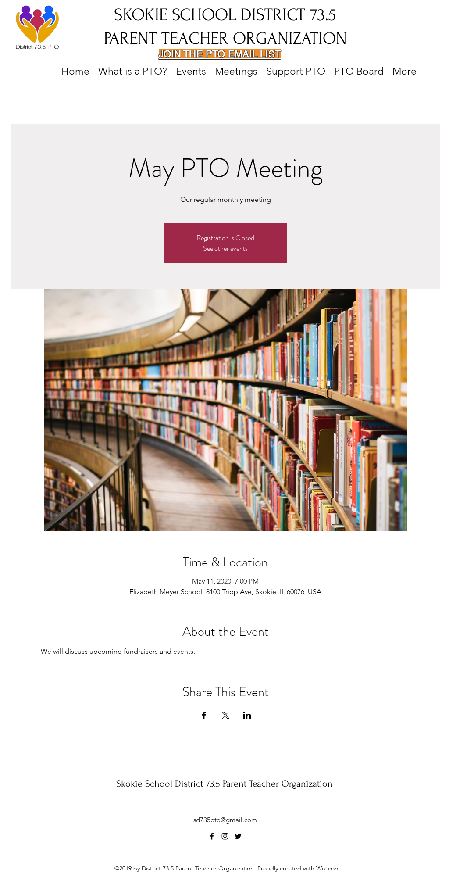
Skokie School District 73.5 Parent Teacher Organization (224, 783)
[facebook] (211, 836)
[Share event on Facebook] (204, 715)
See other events (225, 248)
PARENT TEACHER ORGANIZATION (225, 38)
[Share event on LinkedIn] (247, 715)
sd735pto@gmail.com (225, 820)
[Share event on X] (225, 715)
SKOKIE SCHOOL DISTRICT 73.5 (225, 15)
